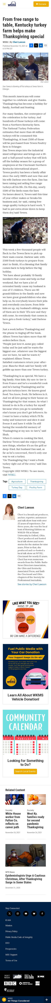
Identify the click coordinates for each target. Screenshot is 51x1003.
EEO (7, 943)
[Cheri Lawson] (9, 512)
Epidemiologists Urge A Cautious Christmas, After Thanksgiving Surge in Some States (25, 879)
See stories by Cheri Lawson (32, 584)
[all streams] (47, 999)
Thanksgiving (36, 481)
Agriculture (17, 481)
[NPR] (7, 977)
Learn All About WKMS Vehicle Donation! (25, 697)
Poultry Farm (36, 487)
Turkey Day (17, 487)
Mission (8, 926)
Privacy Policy (11, 931)
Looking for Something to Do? (25, 763)
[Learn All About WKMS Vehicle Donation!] (25, 666)
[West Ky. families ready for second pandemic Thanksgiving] (36, 799)
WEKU (11, 474)
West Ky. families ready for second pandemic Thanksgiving (35, 820)
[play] (4, 999)
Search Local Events (25, 771)
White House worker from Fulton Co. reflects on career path (13, 820)
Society (8, 810)
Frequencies (10, 949)
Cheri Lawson (19, 42)
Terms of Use (11, 961)
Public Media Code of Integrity (19, 937)
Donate (42, 4)
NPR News (10, 872)
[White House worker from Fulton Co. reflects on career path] (14, 799)
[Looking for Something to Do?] (25, 732)
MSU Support (11, 955)
